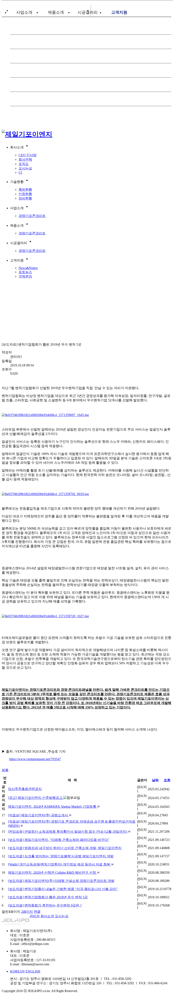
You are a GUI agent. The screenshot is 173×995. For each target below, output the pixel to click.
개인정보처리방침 (15, 916)
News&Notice (28, 268)
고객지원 (119, 12)
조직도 (24, 164)
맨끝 (37, 911)
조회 (167, 780)
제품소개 (56, 12)
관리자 (35, 916)
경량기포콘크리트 (32, 216)
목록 (5, 770)
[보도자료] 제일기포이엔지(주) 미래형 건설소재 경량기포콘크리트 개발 (61, 881)
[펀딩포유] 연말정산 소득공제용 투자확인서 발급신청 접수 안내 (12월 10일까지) (68, 831)
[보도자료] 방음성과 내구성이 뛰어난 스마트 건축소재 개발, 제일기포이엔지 (65, 848)
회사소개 (47, 916)
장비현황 (25, 198)
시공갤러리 (88, 12)
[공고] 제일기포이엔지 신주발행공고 (35, 797)
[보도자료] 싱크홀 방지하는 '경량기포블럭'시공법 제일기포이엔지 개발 (61, 856)
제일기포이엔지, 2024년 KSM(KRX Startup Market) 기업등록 (52, 806)
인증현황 (25, 194)
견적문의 (25, 276)
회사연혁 (25, 159)
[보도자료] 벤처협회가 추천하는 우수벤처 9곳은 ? (45, 905)
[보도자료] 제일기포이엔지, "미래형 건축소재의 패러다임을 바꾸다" (58, 840)
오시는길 (25, 168)
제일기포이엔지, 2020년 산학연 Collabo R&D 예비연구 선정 (52, 872)
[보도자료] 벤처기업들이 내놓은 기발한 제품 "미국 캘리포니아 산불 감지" (63, 889)
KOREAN (17, 971)
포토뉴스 (25, 272)
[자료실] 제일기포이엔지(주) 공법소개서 (38, 815)
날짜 (155, 780)
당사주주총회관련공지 (25, 789)
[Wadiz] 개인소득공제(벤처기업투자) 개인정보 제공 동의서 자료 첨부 (59, 864)
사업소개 (24, 12)
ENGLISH (33, 971)
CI (20, 172)
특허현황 (25, 189)
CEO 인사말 (27, 155)
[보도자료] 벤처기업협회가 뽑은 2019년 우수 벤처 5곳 (48, 897)
